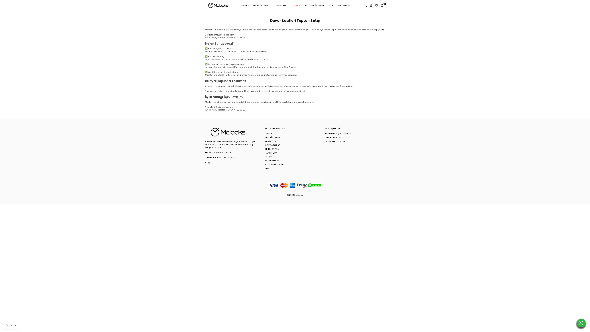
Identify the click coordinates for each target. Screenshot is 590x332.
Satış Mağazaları (314, 5)
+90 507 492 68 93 (224, 157)
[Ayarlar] (371, 5)
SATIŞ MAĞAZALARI (274, 164)
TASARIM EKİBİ (272, 160)
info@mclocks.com (222, 152)
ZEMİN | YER (281, 5)
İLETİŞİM (269, 156)
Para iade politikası (335, 141)
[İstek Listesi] (376, 5)
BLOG (267, 168)
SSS (331, 5)
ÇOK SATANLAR (272, 145)
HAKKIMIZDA (344, 5)
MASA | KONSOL (261, 5)
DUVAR (243, 5)
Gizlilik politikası (333, 137)
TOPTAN (295, 5)
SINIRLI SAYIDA (272, 149)
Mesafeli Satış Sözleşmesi (338, 133)
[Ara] (365, 5)
